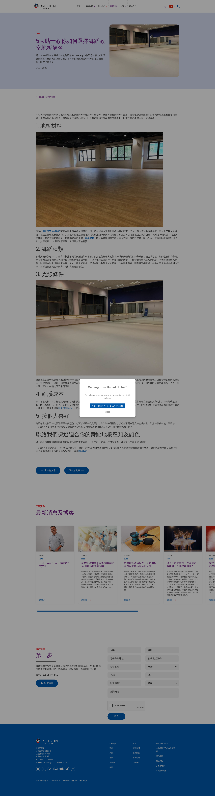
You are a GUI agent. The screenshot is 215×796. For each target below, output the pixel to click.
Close (107, 412)
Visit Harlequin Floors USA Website (107, 406)
